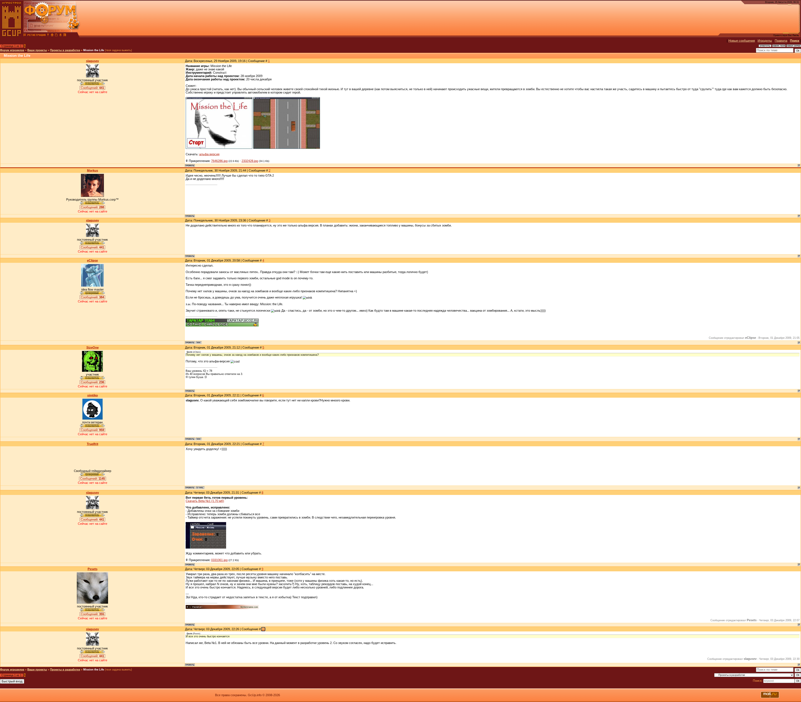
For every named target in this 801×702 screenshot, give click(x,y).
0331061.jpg (219, 560)
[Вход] (48, 35)
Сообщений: (92, 88)
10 (263, 629)
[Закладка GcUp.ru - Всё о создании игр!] (56, 35)
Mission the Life (93, 50)
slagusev (92, 61)
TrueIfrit (92, 444)
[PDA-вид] (60, 35)
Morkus (92, 170)
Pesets (92, 569)
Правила (781, 40)
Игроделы (765, 40)
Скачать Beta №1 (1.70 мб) (205, 501)
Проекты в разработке (65, 50)
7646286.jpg (219, 161)
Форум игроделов (12, 50)
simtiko (92, 395)
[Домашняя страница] (199, 342)
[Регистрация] (36, 35)
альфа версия (209, 154)
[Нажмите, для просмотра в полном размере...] (219, 147)
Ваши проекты (37, 50)
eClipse (92, 260)
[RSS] (65, 35)
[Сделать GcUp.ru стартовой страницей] (52, 35)
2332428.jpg (250, 161)
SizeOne (92, 347)
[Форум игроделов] (25, 35)
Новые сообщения (741, 40)
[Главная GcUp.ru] (12, 35)
